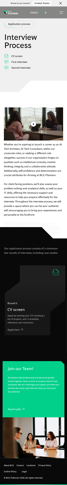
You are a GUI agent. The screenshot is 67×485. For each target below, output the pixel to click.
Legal (24, 471)
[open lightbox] (33, 124)
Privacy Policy (44, 465)
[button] (38, 12)
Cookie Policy (10, 471)
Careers (20, 465)
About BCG (9, 465)
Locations (31, 465)
